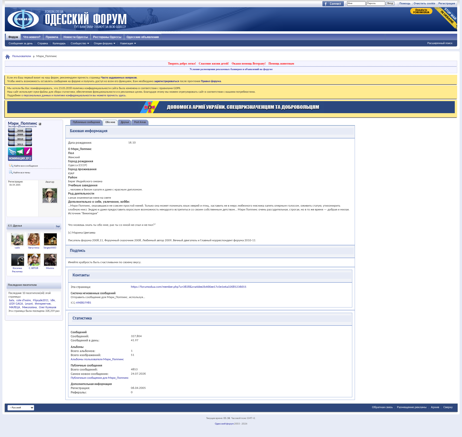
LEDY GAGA (16, 303)
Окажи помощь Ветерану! (249, 63)
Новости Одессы (76, 37)
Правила (52, 37)
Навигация (126, 43)
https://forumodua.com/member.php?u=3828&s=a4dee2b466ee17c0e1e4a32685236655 (188, 286)
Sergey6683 (50, 248)
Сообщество (78, 43)
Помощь (405, 3)
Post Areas (140, 122)
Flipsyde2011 (40, 300)
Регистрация (446, 3)
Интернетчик (43, 303)
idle (53, 300)
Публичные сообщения (86, 122)
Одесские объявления (143, 37)
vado (17, 248)
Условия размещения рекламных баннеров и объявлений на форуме (231, 69)
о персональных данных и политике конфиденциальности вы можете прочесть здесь (73, 95)
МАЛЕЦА (14, 307)
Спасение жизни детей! (214, 63)
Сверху (448, 407)
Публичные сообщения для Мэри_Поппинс (100, 377)
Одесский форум (224, 424)
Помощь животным (281, 63)
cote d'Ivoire (23, 300)
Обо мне (110, 122)
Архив (435, 407)
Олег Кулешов (47, 307)
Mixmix (50, 268)
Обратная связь (382, 407)
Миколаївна (29, 307)
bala (11, 300)
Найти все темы (21, 172)
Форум (13, 37)
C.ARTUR (33, 268)
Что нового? (31, 37)
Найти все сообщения (25, 166)
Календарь (59, 43)
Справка (43, 43)
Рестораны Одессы (107, 37)
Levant (29, 303)
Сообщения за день (21, 43)
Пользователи (21, 56)
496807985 (83, 302)
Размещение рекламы (412, 407)
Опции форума (103, 43)
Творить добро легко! (182, 63)
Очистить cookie (424, 3)
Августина (33, 248)
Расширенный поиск (439, 43)
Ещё (58, 226)
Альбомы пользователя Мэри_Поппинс (97, 359)
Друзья (125, 122)
